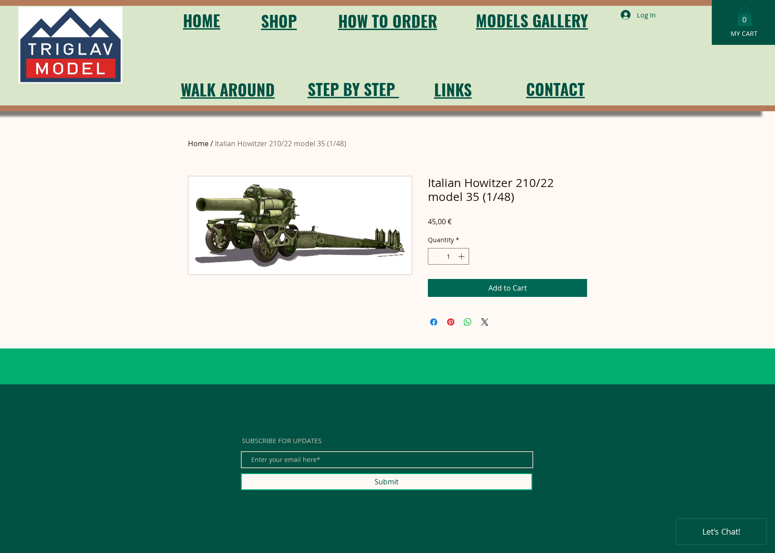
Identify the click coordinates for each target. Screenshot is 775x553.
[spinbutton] (448, 256)
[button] (744, 16)
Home (198, 143)
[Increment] (462, 256)
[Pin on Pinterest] (450, 322)
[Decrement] (434, 256)
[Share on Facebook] (433, 322)
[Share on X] (484, 322)
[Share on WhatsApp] (467, 322)
